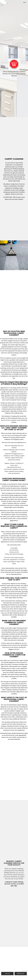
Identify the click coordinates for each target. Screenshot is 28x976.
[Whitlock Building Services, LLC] (14, 64)
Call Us (7, 973)
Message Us (20, 973)
